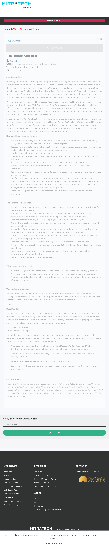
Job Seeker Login (11, 497)
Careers (37, 502)
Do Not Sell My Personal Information (48, 510)
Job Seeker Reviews (12, 490)
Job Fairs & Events (11, 494)
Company (38, 498)
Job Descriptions (11, 482)
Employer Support (41, 482)
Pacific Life (15, 61)
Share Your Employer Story (45, 486)
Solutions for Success (13, 486)
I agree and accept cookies (54, 543)
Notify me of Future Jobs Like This (20, 419)
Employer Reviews (41, 475)
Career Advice (10, 479)
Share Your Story (11, 505)
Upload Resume (10, 475)
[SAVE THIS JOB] (101, 39)
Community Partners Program (87, 471)
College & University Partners (45, 479)
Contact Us (38, 506)
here (44, 535)
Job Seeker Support (12, 501)
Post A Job (38, 471)
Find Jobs (8, 471)
